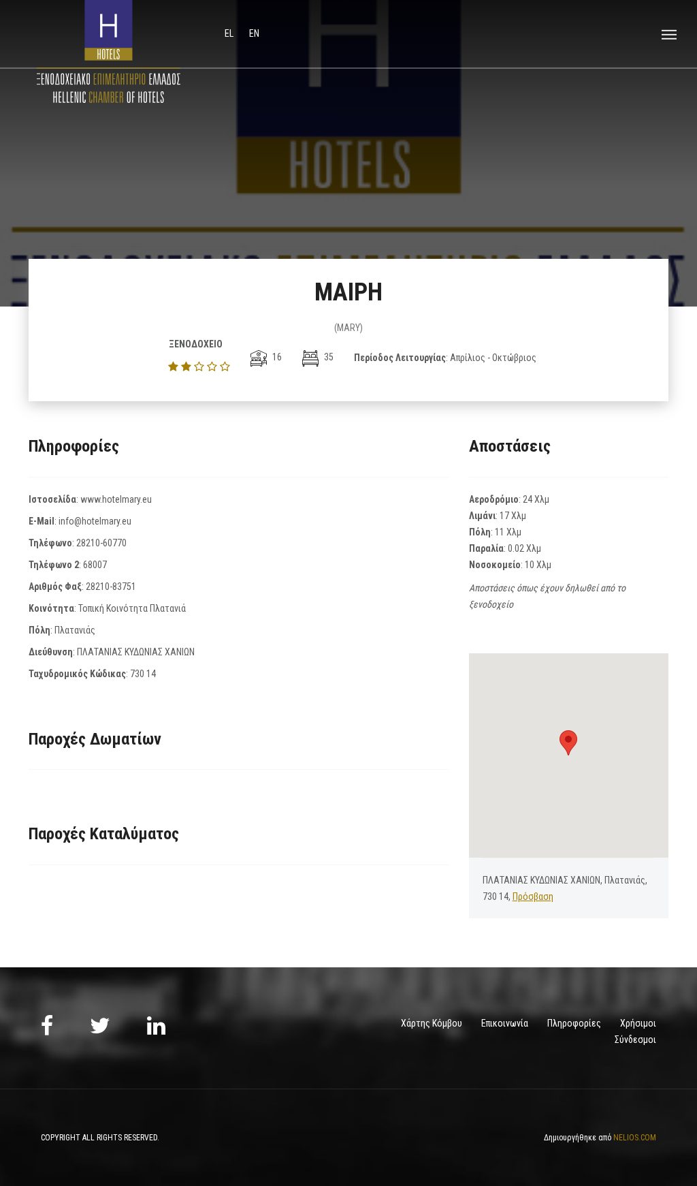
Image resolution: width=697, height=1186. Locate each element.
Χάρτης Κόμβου (431, 1023)
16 (276, 357)
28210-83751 (111, 586)
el (230, 33)
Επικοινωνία (504, 1023)
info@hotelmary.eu (95, 521)
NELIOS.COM (634, 1137)
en (254, 33)
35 (328, 357)
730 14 (143, 673)
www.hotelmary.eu (116, 499)
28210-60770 (101, 542)
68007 (95, 564)
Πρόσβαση (533, 896)
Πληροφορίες (574, 1023)
